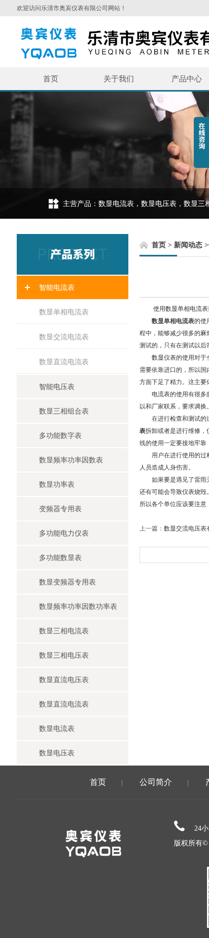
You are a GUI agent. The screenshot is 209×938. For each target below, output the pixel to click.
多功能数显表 (60, 557)
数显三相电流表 (64, 631)
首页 (50, 78)
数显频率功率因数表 (71, 460)
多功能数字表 (60, 435)
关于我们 (118, 78)
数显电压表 (57, 753)
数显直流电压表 (64, 680)
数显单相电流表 (64, 312)
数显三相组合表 (64, 411)
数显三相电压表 (64, 655)
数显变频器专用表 (67, 582)
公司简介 (156, 782)
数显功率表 (57, 484)
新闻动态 (188, 245)
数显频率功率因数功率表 (78, 606)
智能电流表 (57, 287)
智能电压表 (57, 387)
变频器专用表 (60, 509)
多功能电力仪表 (64, 533)
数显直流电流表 (64, 362)
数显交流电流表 (64, 337)
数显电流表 (57, 728)
